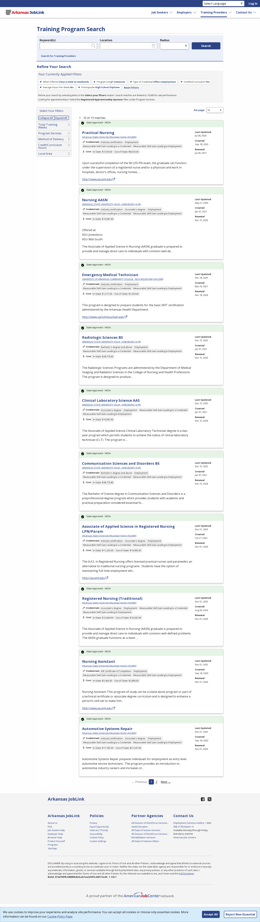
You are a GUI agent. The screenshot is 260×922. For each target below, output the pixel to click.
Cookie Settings (98, 841)
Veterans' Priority (99, 830)
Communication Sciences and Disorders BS (121, 463)
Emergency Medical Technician (110, 274)
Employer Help (55, 833)
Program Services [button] (50, 133)
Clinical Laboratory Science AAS (111, 400)
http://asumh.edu (93, 578)
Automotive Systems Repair (107, 728)
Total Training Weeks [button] (47, 126)
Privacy (93, 822)
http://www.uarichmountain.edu (103, 317)
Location (106, 40)
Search (206, 46)
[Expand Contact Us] (255, 12)
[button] (58, 56)
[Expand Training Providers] (230, 12)
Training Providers (214, 12)
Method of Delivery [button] (51, 139)
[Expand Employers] (195, 12)
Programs (53, 844)
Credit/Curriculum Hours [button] (50, 146)
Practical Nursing (98, 132)
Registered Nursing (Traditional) (112, 598)
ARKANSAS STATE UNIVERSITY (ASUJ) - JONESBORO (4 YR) (111, 204)
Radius (164, 40)
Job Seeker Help (56, 830)
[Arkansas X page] (209, 799)
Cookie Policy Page (59, 916)
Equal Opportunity (99, 826)
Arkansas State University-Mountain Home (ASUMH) (109, 137)
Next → (166, 782)
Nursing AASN (95, 199)
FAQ (50, 826)
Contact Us (244, 12)
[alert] (151, 123)
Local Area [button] (45, 154)
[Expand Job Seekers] (171, 12)
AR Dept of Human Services (145, 830)
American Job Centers (184, 837)
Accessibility (96, 833)
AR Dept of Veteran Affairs (145, 841)
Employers (184, 12)
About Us (52, 822)
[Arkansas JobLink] (25, 12)
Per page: (199, 110)
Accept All (211, 914)
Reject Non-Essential (240, 914)
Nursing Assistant (98, 661)
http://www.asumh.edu (97, 179)
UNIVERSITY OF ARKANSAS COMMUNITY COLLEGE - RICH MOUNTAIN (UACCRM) (122, 279)
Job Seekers (160, 12)
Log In (253, 3)
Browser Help (55, 837)
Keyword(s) (48, 40)
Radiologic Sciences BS (102, 337)
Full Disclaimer (186, 873)
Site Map (52, 848)
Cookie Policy (97, 837)
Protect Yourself (56, 841)
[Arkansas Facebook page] (203, 799)
